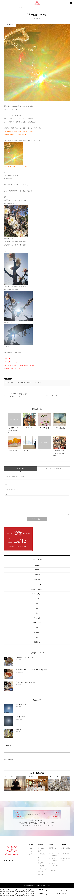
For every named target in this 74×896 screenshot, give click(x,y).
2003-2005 (37, 565)
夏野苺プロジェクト (54, 849)
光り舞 (37, 598)
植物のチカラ (37, 622)
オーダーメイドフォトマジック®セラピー (54, 865)
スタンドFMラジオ (37, 589)
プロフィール (32, 851)
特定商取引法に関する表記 (65, 859)
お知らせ (37, 579)
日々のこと (37, 618)
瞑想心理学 (37, 632)
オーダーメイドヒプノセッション (54, 854)
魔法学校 (37, 642)
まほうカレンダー (37, 584)
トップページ (32, 848)
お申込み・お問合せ (65, 849)
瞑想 (37, 627)
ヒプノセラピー (37, 594)
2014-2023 (10, 383)
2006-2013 (37, 570)
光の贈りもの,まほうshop (25, 383)
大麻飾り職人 (52, 870)
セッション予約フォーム (11, 759)
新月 (37, 608)
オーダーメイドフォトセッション (54, 859)
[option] (15, 783)
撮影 (37, 603)
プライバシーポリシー (65, 854)
